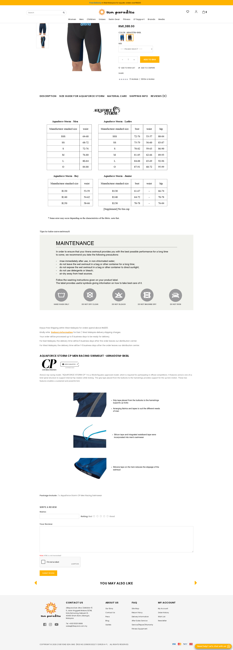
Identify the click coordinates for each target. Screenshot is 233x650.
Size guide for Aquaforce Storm (81, 96)
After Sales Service (140, 620)
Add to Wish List (128, 68)
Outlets (108, 625)
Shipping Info (138, 96)
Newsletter (162, 620)
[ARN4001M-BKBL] (129, 37)
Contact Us (110, 612)
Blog (107, 620)
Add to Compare (148, 68)
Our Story (109, 608)
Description (48, 96)
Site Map (135, 608)
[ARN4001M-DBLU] (122, 37)
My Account (163, 608)
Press (107, 616)
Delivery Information (140, 616)
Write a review (147, 79)
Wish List (161, 616)
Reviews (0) (159, 96)
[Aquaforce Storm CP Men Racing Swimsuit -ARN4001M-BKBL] (84, 40)
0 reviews (134, 79)
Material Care (117, 96)
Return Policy (137, 612)
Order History (163, 612)
